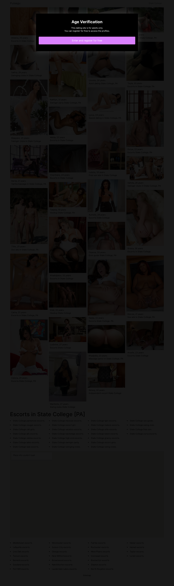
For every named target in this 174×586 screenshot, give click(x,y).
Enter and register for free (87, 40)
